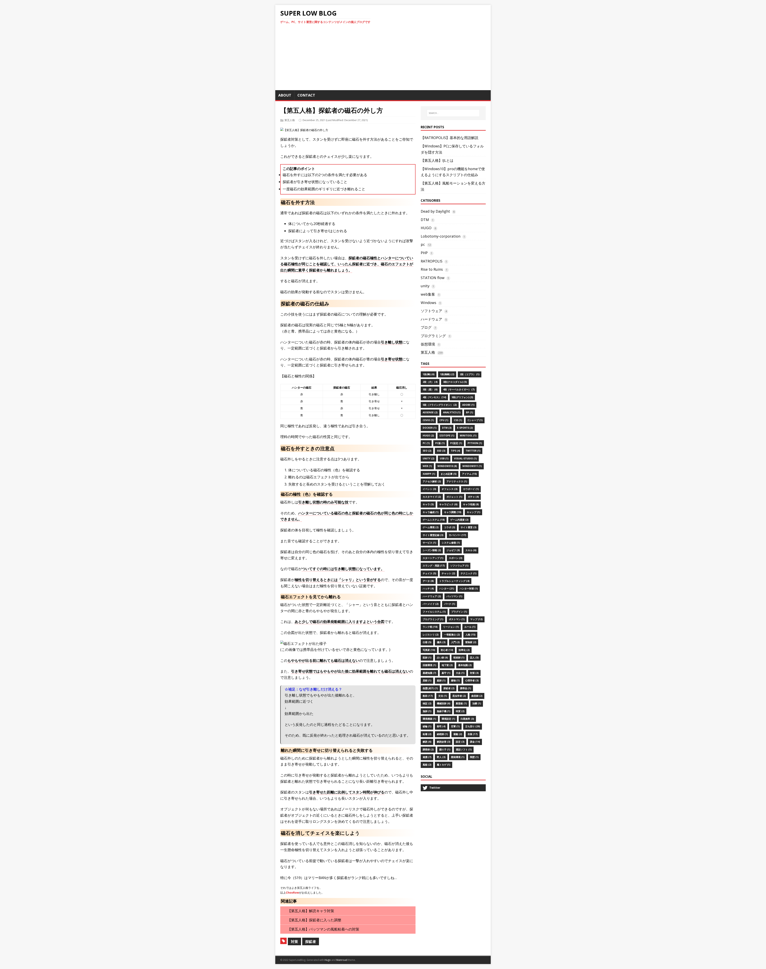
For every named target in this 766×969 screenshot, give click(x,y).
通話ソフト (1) (464, 749)
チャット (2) (448, 573)
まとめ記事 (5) (448, 474)
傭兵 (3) (441, 642)
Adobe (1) (468, 405)
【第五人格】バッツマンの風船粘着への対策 (323, 929)
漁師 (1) (427, 711)
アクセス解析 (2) (432, 481)
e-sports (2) (465, 427)
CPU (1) (443, 420)
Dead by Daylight (435, 211)
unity (425, 285)
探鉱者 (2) (448, 688)
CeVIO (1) (428, 420)
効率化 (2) (464, 650)
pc (423, 244)
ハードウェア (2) (432, 596)
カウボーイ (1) (471, 489)
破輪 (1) (427, 726)
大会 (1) (460, 673)
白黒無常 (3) (467, 718)
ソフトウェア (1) (459, 565)
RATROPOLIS (431, 261)
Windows (428, 302)
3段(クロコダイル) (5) (455, 382)
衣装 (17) (473, 734)
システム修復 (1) (451, 542)
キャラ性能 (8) (471, 504)
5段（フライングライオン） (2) (440, 405)
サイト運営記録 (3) (433, 535)
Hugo (328, 960)
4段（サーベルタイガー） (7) (459, 389)
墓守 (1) (446, 673)
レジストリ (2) (430, 634)
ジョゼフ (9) (453, 550)
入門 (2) (455, 642)
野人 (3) (441, 757)
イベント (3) (429, 489)
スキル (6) (470, 550)
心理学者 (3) (472, 680)
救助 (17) (428, 696)
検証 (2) (427, 703)
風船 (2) (427, 764)
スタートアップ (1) (433, 558)
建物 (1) (455, 680)
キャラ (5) (428, 504)
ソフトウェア (431, 310)
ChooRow (292, 892)
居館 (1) (427, 680)
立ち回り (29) (472, 726)
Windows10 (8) (447, 466)
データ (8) (428, 581)
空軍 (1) (455, 726)
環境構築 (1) (429, 718)
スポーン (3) (455, 558)
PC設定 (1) (456, 443)
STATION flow (432, 277)
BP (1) (469, 412)
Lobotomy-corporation (440, 236)
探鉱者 (310, 941)
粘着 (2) (427, 734)
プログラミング (433, 335)
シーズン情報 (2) (432, 550)
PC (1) (426, 443)
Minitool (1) (468, 435)
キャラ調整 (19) (452, 512)
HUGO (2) (428, 435)
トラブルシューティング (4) (454, 581)
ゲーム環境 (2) (430, 527)
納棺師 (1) (442, 734)
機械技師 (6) (443, 703)
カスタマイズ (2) (432, 496)
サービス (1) (429, 542)
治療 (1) (476, 703)
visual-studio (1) (465, 458)
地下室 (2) (447, 665)
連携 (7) (427, 757)
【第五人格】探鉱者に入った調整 (314, 920)
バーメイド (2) (430, 604)
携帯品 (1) (465, 688)
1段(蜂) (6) (428, 374)
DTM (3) (446, 427)
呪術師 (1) (458, 657)
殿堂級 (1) (461, 703)
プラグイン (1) (459, 611)
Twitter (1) (473, 450)
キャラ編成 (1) (430, 512)
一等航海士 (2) (452, 634)
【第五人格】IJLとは (437, 160)
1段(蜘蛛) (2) (447, 374)
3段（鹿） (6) (430, 389)
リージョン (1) (451, 627)
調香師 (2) (428, 749)
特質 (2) (460, 711)
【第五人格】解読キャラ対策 (310, 910)
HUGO (426, 227)
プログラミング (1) (433, 619)
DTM (425, 219)
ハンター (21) (446, 588)
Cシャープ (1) (475, 420)
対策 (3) (474, 673)
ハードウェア (431, 319)
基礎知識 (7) (429, 673)
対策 (294, 941)
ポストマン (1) (457, 619)
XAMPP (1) (429, 474)
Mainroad (341, 960)
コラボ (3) (449, 527)
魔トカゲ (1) (443, 764)
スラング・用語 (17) (434, 565)
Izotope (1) (446, 435)
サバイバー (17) (457, 535)
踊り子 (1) (444, 749)
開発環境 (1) (457, 757)
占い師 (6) (442, 657)
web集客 (428, 294)
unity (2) (428, 458)
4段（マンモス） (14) (434, 397)
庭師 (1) (441, 680)
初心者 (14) (447, 650)
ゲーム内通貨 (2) (459, 519)
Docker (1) (429, 427)
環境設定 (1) (448, 718)
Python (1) (475, 443)
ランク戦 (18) (430, 627)
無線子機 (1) (443, 711)
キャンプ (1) (473, 512)
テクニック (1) (468, 573)
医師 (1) (427, 657)
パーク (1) (449, 604)
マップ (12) (476, 619)
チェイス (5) (429, 573)
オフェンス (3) (449, 489)
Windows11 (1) (472, 466)
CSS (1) (458, 420)
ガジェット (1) (454, 496)
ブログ (426, 327)
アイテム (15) (469, 474)
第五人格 (289, 120)
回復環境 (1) (429, 665)
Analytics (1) (451, 412)
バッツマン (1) (454, 596)
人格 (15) (470, 634)
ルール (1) (469, 627)
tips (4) (455, 450)
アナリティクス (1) (456, 481)
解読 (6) (427, 741)
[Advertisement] (383, 59)
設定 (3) (460, 741)
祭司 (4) (441, 726)
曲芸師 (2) (476, 696)
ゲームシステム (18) (434, 519)
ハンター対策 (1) (469, 588)
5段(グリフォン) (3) (462, 397)
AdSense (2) (430, 412)
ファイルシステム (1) (434, 611)
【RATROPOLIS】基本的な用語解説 (449, 137)
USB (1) (444, 458)
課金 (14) (475, 741)
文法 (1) (442, 696)
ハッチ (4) (428, 588)
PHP (424, 252)
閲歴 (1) (474, 757)
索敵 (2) (457, 734)
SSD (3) (441, 450)
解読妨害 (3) (443, 741)
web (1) (427, 466)
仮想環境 (428, 344)
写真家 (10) (429, 650)
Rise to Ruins (432, 269)
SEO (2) (427, 450)
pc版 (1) (440, 443)
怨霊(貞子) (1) (430, 688)
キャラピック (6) (448, 504)
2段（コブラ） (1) (469, 374)
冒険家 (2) (470, 642)
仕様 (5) (427, 642)
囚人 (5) (474, 657)
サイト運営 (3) (468, 527)
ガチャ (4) (473, 496)
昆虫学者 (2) (459, 696)
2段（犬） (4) (430, 382)
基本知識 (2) (465, 665)
